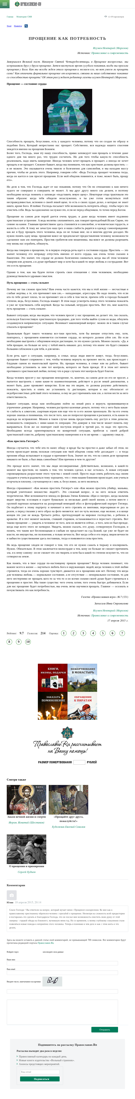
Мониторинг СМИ (24, 16)
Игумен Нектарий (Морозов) (110, 48)
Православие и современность (109, 53)
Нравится (18, 25)
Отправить (104, 1029)
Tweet (9, 25)
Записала (100, 603)
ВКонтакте (28, 951)
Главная (10, 16)
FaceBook (22, 951)
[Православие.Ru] (27, 4)
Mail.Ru (39, 951)
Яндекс (34, 951)
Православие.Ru (46, 942)
